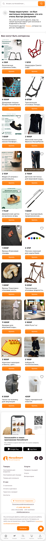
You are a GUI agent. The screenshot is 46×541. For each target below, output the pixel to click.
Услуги (26, 473)
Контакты (6, 495)
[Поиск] (41, 3)
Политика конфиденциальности (23, 504)
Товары (28, 26)
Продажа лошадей (31, 470)
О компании (7, 485)
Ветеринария (29, 476)
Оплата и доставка (10, 489)
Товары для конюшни (11, 478)
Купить (11, 71)
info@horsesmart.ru (23, 512)
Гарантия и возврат (10, 492)
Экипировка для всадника (9, 471)
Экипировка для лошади (12, 475)
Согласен (23, 528)
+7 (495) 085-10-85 (23, 507)
